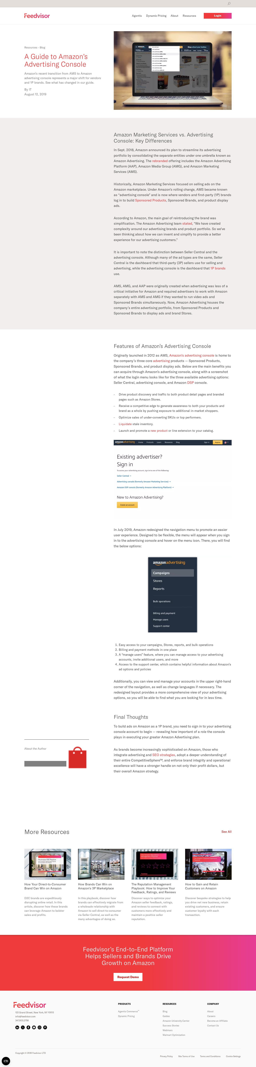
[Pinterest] (45, 1027)
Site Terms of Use (186, 1056)
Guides (166, 1016)
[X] (23, 1027)
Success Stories (171, 1025)
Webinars (168, 1030)
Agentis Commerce (128, 1011)
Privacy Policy (166, 1056)
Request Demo (128, 977)
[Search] (229, 3)
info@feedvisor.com (25, 1016)
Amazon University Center (176, 1020)
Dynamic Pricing (126, 1016)
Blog (165, 1011)
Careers (211, 1016)
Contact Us (213, 1025)
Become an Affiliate (217, 1020)
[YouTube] (34, 1027)
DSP (190, 382)
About (210, 1011)
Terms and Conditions (210, 1056)
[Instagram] (39, 1027)
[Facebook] (28, 1027)
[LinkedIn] (17, 1027)
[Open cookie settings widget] (6, 1061)
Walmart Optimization (174, 1035)
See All (227, 832)
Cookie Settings (233, 1056)
